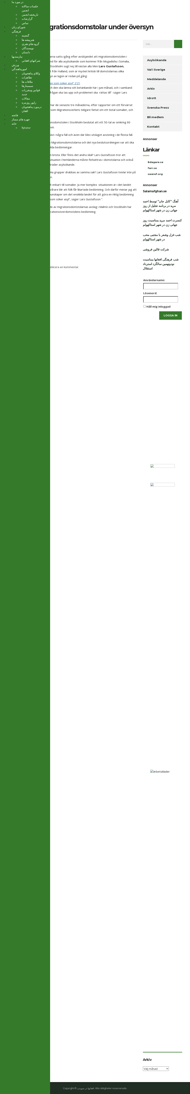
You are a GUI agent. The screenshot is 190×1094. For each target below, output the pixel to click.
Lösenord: (150, 293)
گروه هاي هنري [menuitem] (30, 44)
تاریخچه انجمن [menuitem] (30, 14)
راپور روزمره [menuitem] (29, 102)
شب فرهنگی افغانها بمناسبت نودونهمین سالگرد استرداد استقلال (160, 264)
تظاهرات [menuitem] (27, 77)
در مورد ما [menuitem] (17, 2)
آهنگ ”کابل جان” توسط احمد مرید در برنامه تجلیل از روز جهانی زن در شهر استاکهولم (160, 206)
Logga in (170, 315)
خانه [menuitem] (14, 123)
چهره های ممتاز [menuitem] (21, 119)
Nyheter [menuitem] (26, 127)
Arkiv (151, 88)
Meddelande (156, 79)
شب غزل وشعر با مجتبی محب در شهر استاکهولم (162, 237)
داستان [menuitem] (26, 52)
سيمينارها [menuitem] (27, 86)
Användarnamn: (154, 280)
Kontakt (153, 126)
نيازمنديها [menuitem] (17, 56)
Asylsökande (156, 60)
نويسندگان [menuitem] (28, 48)
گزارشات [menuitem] (27, 18)
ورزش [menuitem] (15, 65)
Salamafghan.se (155, 191)
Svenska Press (158, 107)
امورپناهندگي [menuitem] (19, 69)
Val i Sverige (156, 69)
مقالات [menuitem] (26, 98)
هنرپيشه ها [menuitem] (28, 40)
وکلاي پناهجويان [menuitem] (31, 73)
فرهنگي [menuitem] (16, 31)
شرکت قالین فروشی (156, 249)
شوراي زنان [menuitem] (18, 27)
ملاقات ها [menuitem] (27, 81)
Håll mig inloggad (158, 306)
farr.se (152, 168)
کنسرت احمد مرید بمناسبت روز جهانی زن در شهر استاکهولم (162, 223)
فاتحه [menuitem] (15, 115)
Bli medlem (155, 117)
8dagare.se (155, 162)
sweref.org (155, 174)
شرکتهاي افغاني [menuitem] (31, 60)
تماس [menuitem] (25, 23)
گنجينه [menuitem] (25, 35)
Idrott (151, 98)
